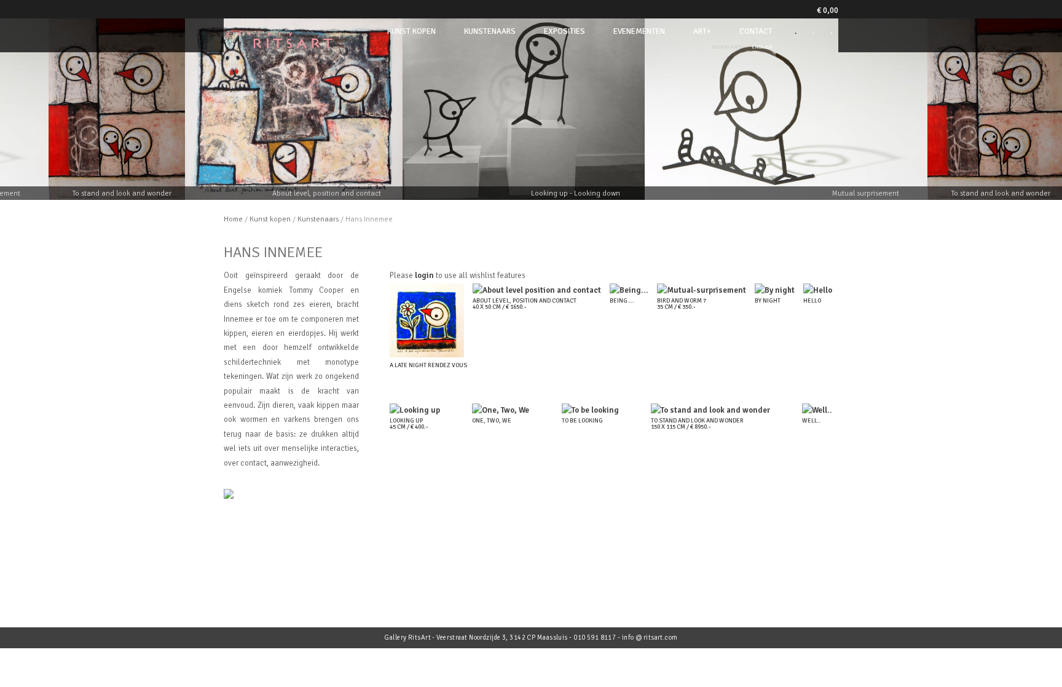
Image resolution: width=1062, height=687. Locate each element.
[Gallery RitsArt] (279, 44)
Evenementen (639, 31)
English (762, 47)
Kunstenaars (490, 31)
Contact (756, 31)
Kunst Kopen (411, 31)
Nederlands (727, 47)
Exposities (564, 31)
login (424, 275)
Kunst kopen (270, 219)
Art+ (702, 31)
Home (233, 219)
